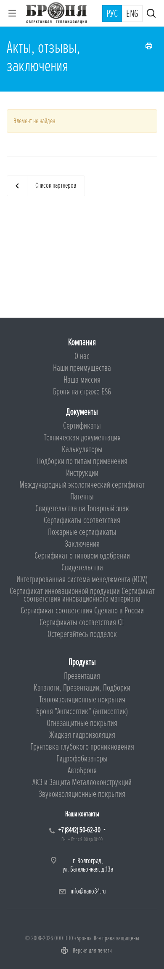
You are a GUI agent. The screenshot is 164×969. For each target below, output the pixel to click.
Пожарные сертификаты (82, 532)
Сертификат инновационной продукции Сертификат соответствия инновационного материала (82, 595)
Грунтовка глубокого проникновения (82, 747)
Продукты (82, 662)
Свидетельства (82, 567)
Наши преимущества (82, 368)
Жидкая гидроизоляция (82, 735)
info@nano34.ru (88, 891)
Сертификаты (82, 426)
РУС (112, 14)
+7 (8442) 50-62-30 (79, 830)
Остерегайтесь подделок (82, 634)
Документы (82, 412)
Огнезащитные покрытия (82, 723)
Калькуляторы (82, 449)
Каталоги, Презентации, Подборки (82, 688)
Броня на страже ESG (82, 391)
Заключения (82, 544)
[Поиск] (151, 14)
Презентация (82, 676)
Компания (82, 342)
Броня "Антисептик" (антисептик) (82, 711)
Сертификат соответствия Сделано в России (82, 610)
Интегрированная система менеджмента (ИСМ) (82, 579)
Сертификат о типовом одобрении (82, 556)
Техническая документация (82, 437)
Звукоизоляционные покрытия (82, 794)
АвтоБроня (82, 770)
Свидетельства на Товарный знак (82, 508)
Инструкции (82, 473)
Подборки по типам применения (82, 461)
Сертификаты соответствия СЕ (82, 622)
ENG (132, 14)
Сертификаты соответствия (82, 520)
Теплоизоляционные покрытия (82, 699)
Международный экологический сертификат (82, 485)
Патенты (82, 496)
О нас (82, 356)
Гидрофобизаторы (82, 758)
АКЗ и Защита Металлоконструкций (82, 782)
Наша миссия (82, 380)
